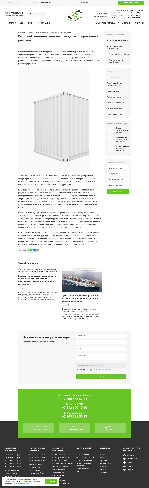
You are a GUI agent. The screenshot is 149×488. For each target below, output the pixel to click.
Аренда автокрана (114, 97)
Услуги (31, 23)
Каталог (13, 23)
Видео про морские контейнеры (83, 464)
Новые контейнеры (12, 470)
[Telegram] (32, 250)
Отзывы (103, 466)
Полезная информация (84, 460)
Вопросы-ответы (82, 469)
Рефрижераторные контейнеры (116, 47)
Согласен (51, 481)
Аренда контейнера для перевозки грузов (116, 84)
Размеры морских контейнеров (116, 61)
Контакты (139, 23)
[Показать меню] (6, 23)
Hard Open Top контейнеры (62, 463)
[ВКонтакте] (35, 250)
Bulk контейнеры (58, 469)
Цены (22, 23)
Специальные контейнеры (119, 54)
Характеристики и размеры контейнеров (37, 471)
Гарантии (103, 460)
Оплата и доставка (105, 23)
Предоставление (113, 91)
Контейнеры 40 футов (13, 463)
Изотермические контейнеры (58, 476)
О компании (44, 23)
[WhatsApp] (29, 250)
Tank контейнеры (58, 472)
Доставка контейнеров (115, 77)
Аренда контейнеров (115, 115)
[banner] (74, 17)
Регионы (108, 429)
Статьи (78, 471)
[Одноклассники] (38, 250)
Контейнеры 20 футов (13, 458)
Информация (124, 23)
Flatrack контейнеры (60, 466)
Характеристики (122, 146)
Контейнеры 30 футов (13, 460)
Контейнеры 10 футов (13, 455)
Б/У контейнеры (11, 473)
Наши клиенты (105, 463)
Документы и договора (85, 457)
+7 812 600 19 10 (133, 13)
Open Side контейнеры (60, 460)
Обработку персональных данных (99, 370)
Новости (103, 469)
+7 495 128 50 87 (133, 15)
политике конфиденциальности (20, 483)
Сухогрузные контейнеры (118, 40)
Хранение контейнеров (115, 103)
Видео (118, 128)
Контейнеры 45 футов (13, 466)
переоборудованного (58, 232)
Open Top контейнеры (60, 458)
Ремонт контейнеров (115, 109)
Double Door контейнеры (61, 455)
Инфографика (121, 137)
